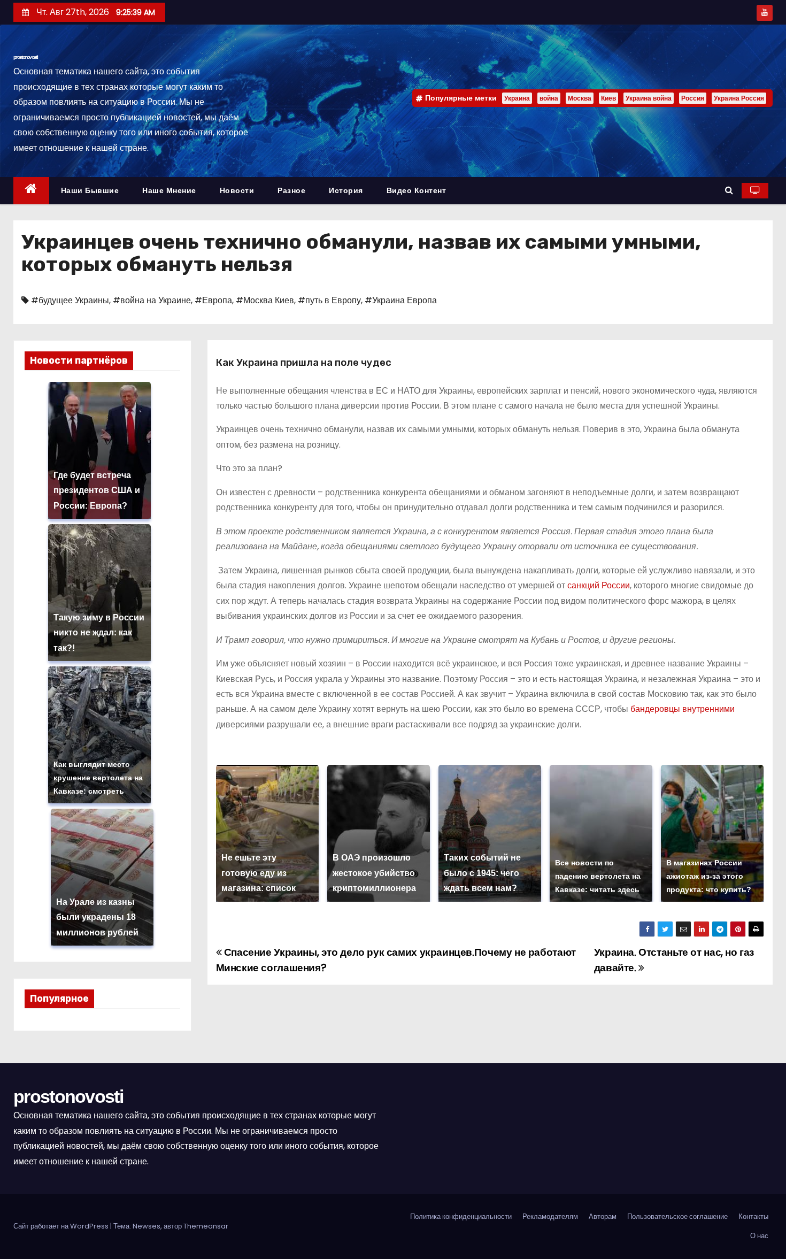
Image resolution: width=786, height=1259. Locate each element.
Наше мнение (169, 190)
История (346, 190)
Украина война (649, 98)
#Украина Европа (401, 300)
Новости (237, 190)
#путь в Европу (329, 300)
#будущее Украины (70, 300)
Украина (517, 98)
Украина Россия (739, 98)
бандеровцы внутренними (682, 709)
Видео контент (416, 190)
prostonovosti (25, 57)
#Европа (213, 300)
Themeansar (205, 1226)
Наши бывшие (90, 190)
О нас (759, 1236)
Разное (291, 190)
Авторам (603, 1216)
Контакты (753, 1216)
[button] (729, 190)
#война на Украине (152, 300)
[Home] (31, 190)
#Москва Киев (265, 300)
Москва (579, 98)
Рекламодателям (550, 1216)
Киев (608, 98)
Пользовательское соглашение (677, 1216)
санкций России (597, 585)
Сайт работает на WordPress (61, 1226)
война (549, 98)
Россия (692, 98)
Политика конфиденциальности (461, 1216)
